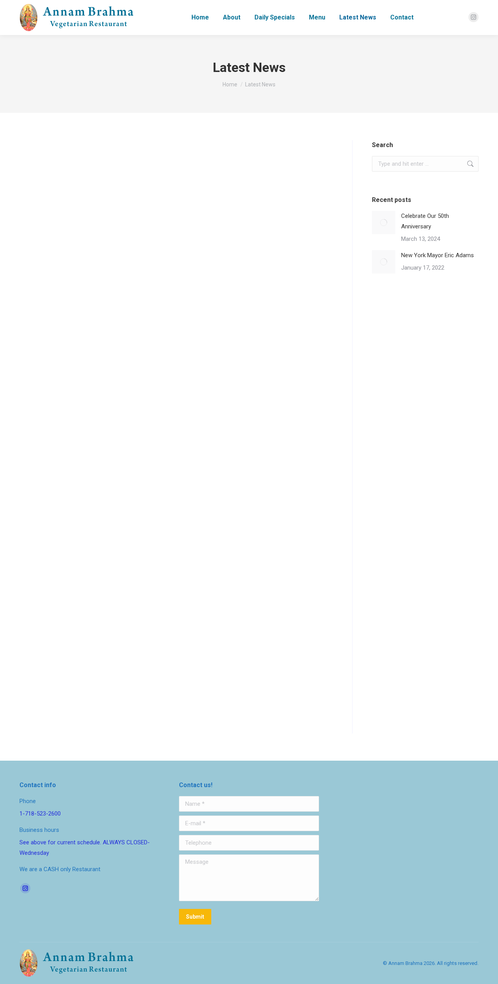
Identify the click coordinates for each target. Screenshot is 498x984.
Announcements (37, 377)
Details (28, 697)
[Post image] (383, 222)
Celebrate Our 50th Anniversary (75, 362)
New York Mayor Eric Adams (70, 644)
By (74, 377)
